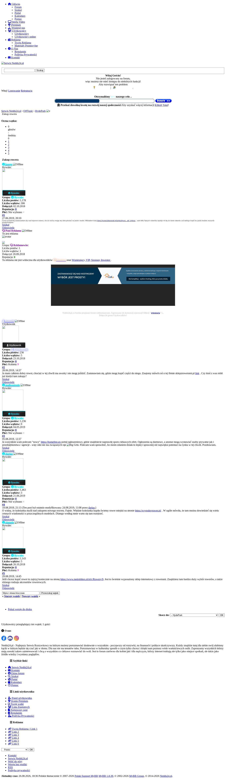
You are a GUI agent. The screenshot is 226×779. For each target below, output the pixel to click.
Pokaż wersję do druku (20, 609)
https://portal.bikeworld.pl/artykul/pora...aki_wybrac (116, 220)
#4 (3, 504)
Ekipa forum (17, 673)
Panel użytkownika (21, 698)
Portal (18, 13)
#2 (3, 367)
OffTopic (28, 111)
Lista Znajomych (20, 707)
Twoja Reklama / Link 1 (24, 729)
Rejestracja (26, 90)
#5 (3, 573)
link (197, 373)
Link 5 (15, 740)
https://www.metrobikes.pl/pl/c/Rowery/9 (81, 579)
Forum (18, 7)
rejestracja (155, 313)
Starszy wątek (12, 596)
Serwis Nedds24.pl (11, 111)
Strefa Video (18, 21)
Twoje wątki (17, 704)
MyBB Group (136, 776)
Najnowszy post (18, 710)
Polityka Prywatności (26, 54)
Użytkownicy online (25, 36)
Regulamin (20, 51)
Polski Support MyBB (86, 776)
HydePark (40, 111)
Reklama (16, 39)
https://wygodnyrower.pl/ (148, 510)
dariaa (91, 507)
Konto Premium (19, 701)
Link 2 (15, 731)
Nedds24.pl (166, 776)
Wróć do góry (15, 761)
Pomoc (18, 18)
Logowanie (14, 90)
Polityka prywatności (19, 770)
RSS (10, 767)
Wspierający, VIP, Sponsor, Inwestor (91, 260)
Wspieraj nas (18, 27)
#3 (3, 436)
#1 (3, 215)
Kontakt (15, 57)
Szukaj (18, 10)
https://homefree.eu (51, 441)
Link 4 (15, 737)
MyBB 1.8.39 (106, 776)
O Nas (14, 48)
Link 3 (15, 734)
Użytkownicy (18, 30)
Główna (15, 4)
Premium (16, 24)
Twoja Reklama (23, 42)
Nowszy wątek (30, 596)
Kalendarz (20, 16)
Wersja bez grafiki (17, 764)
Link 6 (15, 743)
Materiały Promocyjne (26, 45)
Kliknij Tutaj (161, 105)
